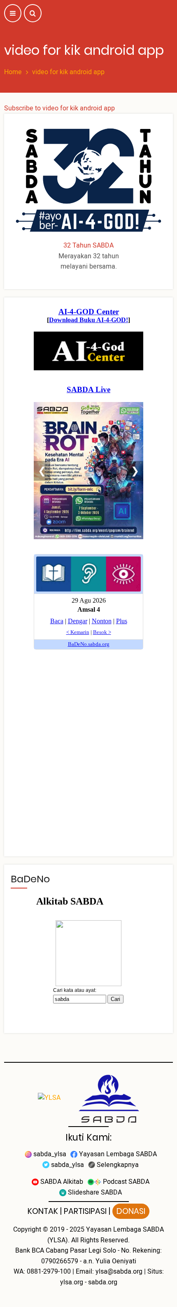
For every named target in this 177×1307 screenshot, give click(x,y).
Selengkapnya (117, 1165)
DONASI (130, 1211)
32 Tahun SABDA (88, 245)
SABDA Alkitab (61, 1182)
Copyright (27, 1230)
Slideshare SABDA (94, 1192)
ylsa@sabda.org (118, 1272)
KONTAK (43, 1211)
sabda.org (102, 1282)
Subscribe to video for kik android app (59, 108)
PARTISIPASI (85, 1211)
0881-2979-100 (49, 1272)
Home (13, 72)
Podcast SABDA (125, 1182)
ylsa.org (71, 1282)
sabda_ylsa (49, 1154)
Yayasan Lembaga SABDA (117, 1154)
